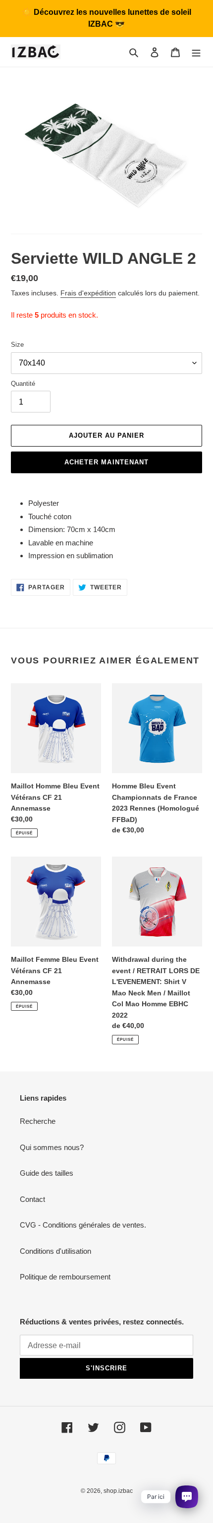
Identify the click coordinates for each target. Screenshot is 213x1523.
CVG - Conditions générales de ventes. (83, 1225)
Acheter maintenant (106, 462)
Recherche (37, 1121)
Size (17, 344)
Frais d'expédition (88, 293)
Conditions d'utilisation (55, 1251)
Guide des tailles (46, 1173)
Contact (32, 1199)
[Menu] (196, 52)
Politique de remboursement (65, 1277)
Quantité (23, 383)
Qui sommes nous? (52, 1147)
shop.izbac (118, 1490)
